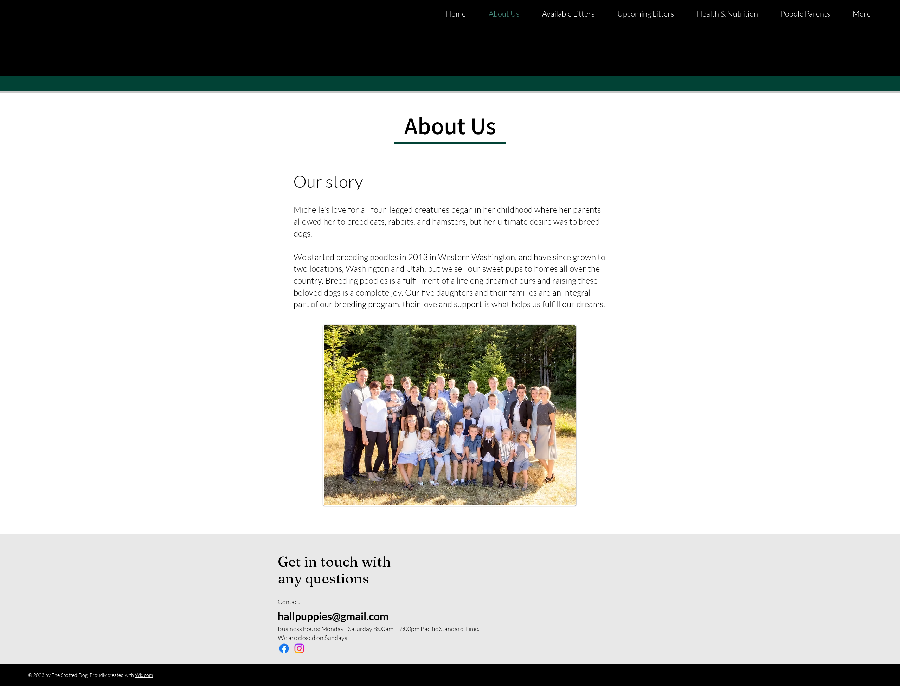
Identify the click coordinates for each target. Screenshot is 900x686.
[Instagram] (299, 648)
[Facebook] (284, 648)
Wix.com (144, 675)
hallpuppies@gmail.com (333, 616)
